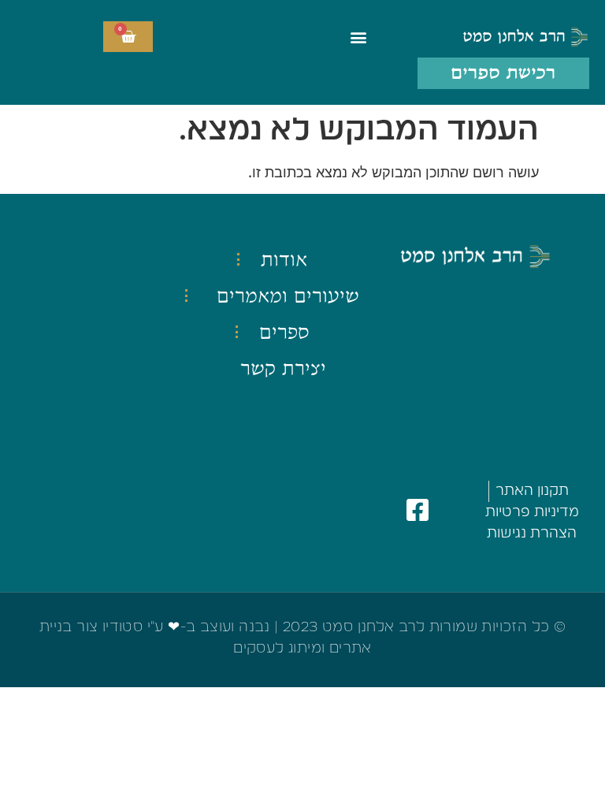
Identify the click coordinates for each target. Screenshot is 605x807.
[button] (359, 37)
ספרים (284, 332)
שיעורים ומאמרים (288, 295)
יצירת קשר (283, 368)
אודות (284, 259)
